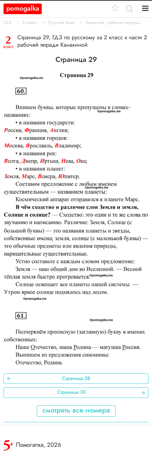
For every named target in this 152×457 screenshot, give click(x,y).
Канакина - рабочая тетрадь (113, 22)
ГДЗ (7, 22)
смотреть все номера (76, 410)
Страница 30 (71, 392)
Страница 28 (76, 378)
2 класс (29, 22)
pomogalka (22, 8)
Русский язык (61, 22)
